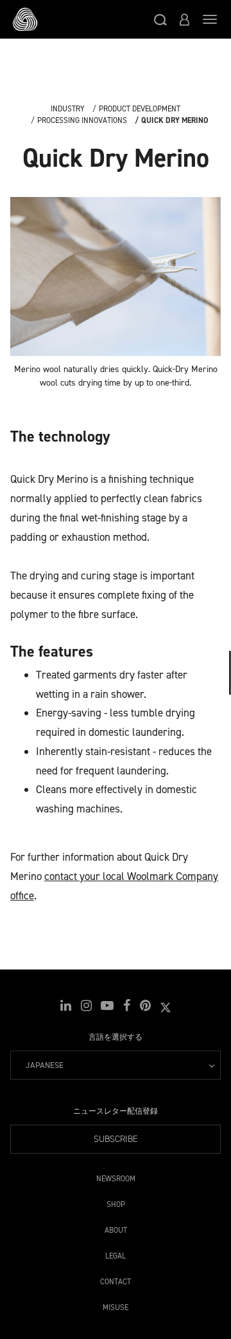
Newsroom (115, 1176)
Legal (115, 1254)
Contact (115, 1279)
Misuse (115, 1305)
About (116, 1228)
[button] (160, 19)
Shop (116, 1202)
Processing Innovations (82, 120)
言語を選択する (115, 1037)
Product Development (139, 109)
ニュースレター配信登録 (115, 1111)
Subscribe (116, 1139)
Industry (68, 109)
